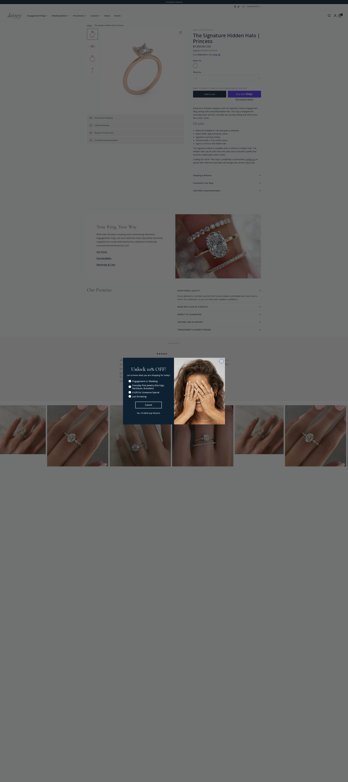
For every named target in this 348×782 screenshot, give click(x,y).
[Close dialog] (221, 361)
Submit (148, 404)
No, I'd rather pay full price (148, 413)
